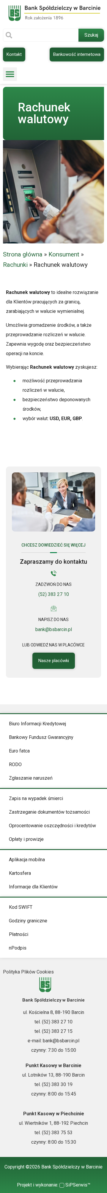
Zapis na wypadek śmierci (36, 798)
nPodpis (17, 948)
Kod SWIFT (20, 907)
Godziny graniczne (28, 921)
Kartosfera (20, 873)
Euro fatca (19, 751)
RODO (15, 764)
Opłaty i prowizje (26, 839)
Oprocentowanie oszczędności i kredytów (52, 825)
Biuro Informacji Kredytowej (37, 723)
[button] (10, 74)
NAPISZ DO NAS (53, 619)
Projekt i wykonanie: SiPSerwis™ (53, 1185)
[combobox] (40, 35)
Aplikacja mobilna (27, 859)
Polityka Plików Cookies (28, 972)
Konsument (63, 254)
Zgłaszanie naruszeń (31, 778)
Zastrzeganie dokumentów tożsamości (49, 812)
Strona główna (23, 254)
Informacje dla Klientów (33, 887)
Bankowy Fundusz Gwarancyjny (41, 737)
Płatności (18, 934)
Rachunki (15, 264)
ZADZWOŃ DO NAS (53, 584)
